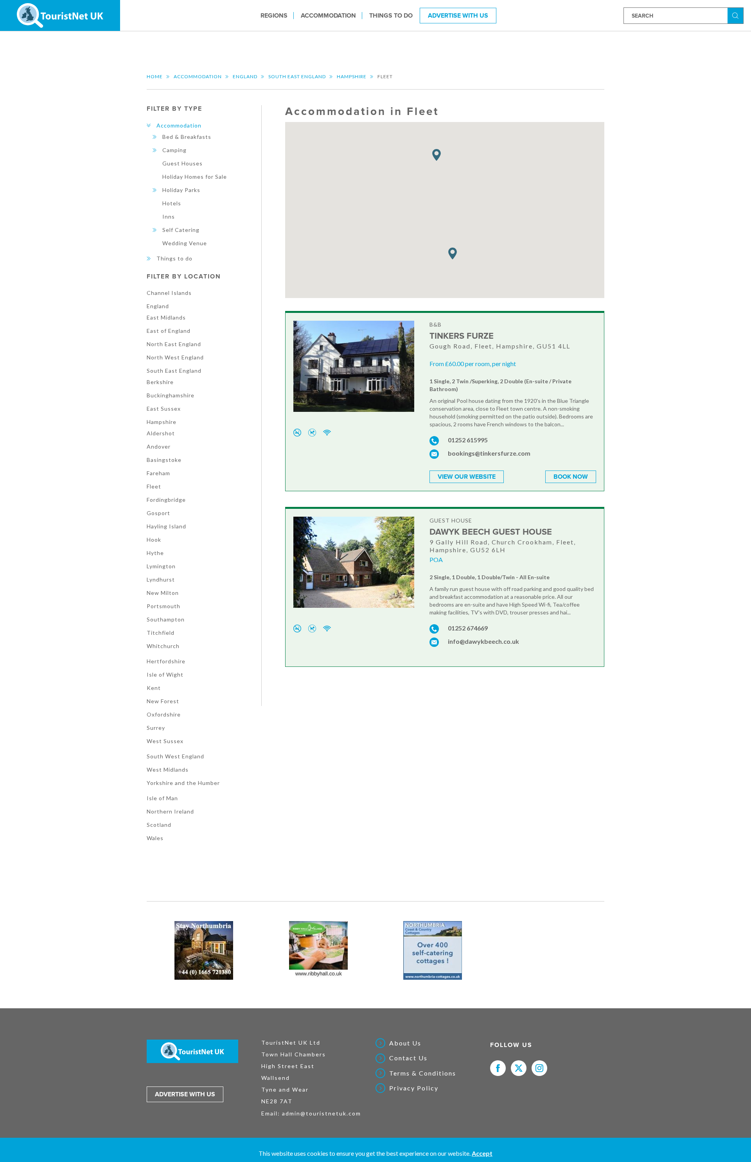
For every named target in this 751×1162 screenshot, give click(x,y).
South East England (297, 76)
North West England (175, 357)
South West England (175, 756)
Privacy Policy (413, 1088)
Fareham (158, 473)
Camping (174, 150)
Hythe (155, 553)
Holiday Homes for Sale (194, 176)
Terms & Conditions (422, 1073)
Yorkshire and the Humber (183, 782)
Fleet (154, 486)
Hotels (171, 203)
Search (736, 15)
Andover (159, 446)
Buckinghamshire (170, 395)
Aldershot (161, 433)
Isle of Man (162, 798)
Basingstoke (164, 459)
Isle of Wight (165, 674)
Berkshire (160, 382)
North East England (174, 344)
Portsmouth (163, 606)
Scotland (159, 824)
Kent (154, 687)
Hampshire (352, 76)
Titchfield (160, 632)
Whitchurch (163, 646)
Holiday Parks (181, 190)
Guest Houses (182, 163)
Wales (155, 838)
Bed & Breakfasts (186, 136)
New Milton (163, 592)
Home (155, 76)
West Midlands (168, 769)
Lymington (161, 566)
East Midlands (166, 317)
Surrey (156, 727)
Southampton (166, 619)
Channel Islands (169, 292)
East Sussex (164, 408)
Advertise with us (185, 1094)
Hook (154, 539)
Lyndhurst (161, 579)
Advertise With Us (458, 15)
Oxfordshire (164, 714)
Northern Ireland (170, 811)
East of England (168, 330)
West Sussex (165, 741)
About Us (405, 1043)
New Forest (163, 701)
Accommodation (328, 15)
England (245, 76)
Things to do (391, 15)
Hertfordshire (166, 661)
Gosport (158, 513)
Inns (168, 216)
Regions (274, 15)
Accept (482, 1153)
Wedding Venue (184, 243)
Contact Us (408, 1057)
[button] (436, 155)
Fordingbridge (166, 499)
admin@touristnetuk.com (321, 1113)
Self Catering (180, 229)
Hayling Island (166, 526)
